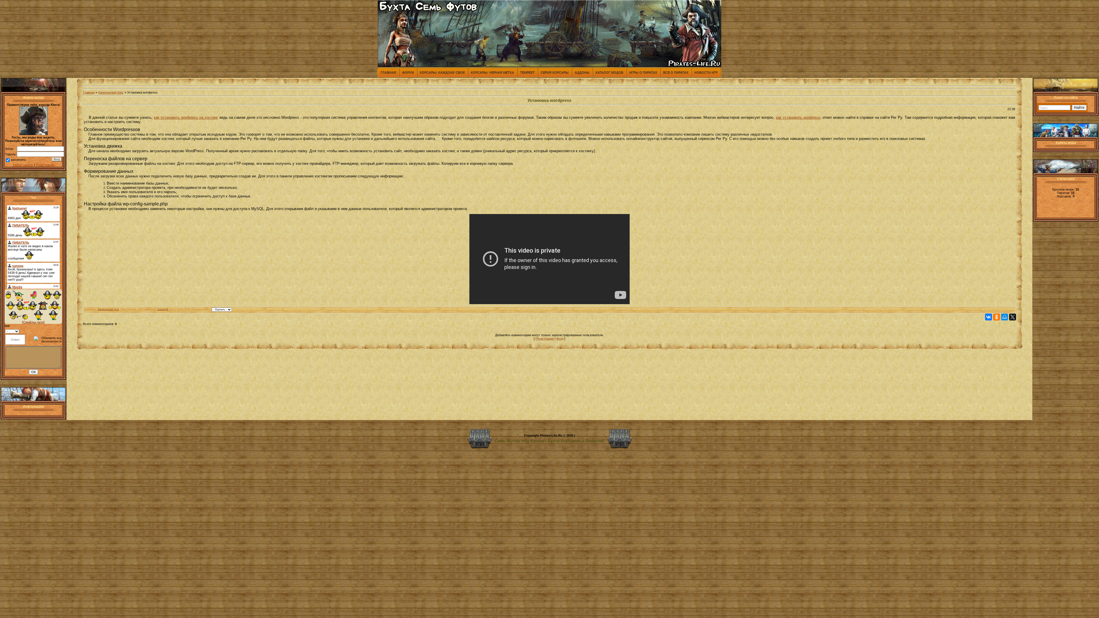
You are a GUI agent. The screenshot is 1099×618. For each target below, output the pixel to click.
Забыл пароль (23, 165)
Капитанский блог (111, 92)
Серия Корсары (555, 72)
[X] (1012, 317)
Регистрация (45, 165)
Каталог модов (609, 72)
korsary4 (163, 309)
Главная (388, 72)
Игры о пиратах (643, 72)
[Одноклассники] (996, 317)
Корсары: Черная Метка (492, 72)
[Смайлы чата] (33, 322)
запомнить (18, 159)
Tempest (527, 72)
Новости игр (705, 72)
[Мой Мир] (1004, 317)
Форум (408, 72)
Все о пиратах (675, 72)
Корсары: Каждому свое (442, 72)
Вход (560, 338)
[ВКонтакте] (988, 317)
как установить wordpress (798, 117)
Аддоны (582, 72)
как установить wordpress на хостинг (185, 117)
